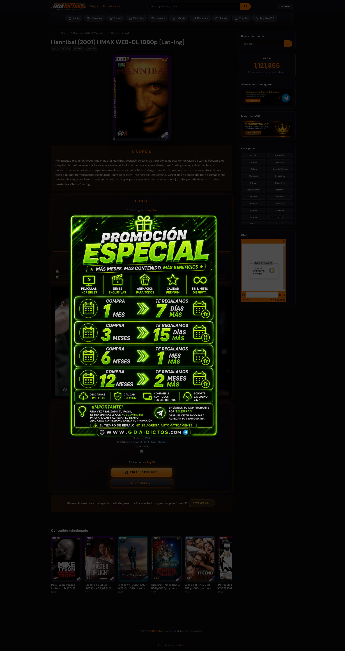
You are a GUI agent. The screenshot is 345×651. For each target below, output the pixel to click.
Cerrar (273, 216)
